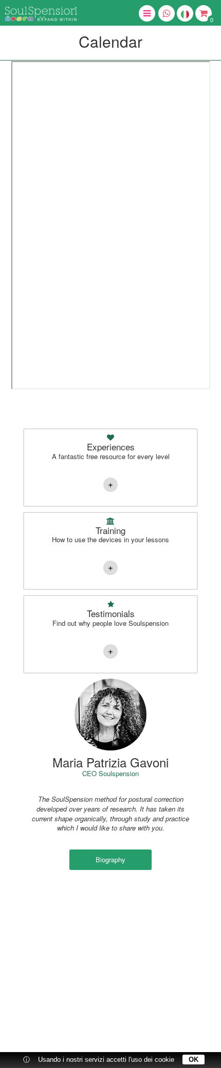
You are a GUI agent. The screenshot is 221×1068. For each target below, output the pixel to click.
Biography (110, 859)
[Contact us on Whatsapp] (166, 13)
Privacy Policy (70, 1016)
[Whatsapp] (87, 985)
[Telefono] (133, 985)
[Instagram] (110, 930)
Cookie (160, 1016)
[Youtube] (133, 930)
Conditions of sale (120, 1016)
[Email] (110, 985)
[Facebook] (87, 930)
